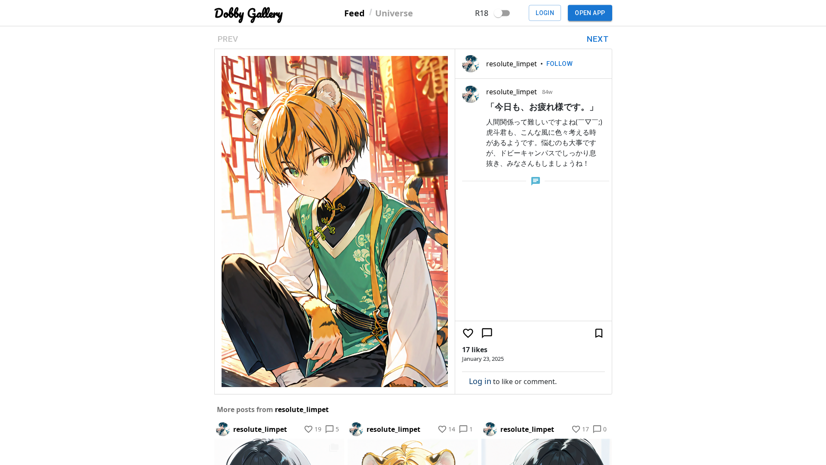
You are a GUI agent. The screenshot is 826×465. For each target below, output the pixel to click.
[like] (468, 333)
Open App (590, 12)
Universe (394, 13)
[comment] (487, 333)
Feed (354, 13)
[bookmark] (598, 333)
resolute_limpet (511, 63)
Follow (559, 64)
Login (545, 12)
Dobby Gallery (248, 13)
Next (597, 39)
